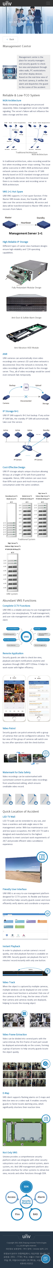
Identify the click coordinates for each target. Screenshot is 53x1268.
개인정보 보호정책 (13, 1249)
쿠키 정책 (27, 1249)
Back (11, 39)
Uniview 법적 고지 (40, 1249)
